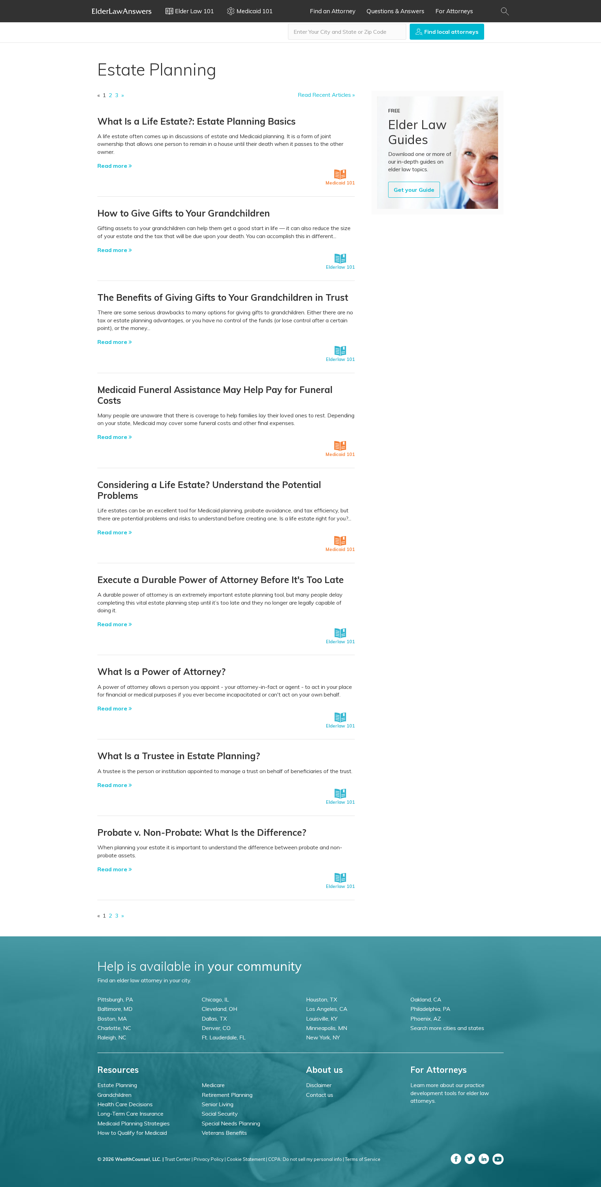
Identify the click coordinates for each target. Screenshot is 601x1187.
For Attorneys (454, 11)
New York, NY (323, 1037)
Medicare (213, 1085)
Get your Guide (414, 189)
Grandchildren (114, 1094)
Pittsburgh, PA (115, 999)
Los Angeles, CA (326, 1008)
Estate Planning (117, 1085)
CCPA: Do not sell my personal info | (306, 1159)
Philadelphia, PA (430, 1008)
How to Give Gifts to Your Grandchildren (183, 213)
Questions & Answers (395, 11)
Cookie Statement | (247, 1159)
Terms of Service (362, 1159)
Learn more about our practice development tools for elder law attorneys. (449, 1093)
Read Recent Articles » (326, 94)
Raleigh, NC (111, 1037)
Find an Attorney (332, 11)
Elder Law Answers (122, 11)
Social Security (220, 1113)
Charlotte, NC (114, 1027)
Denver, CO (216, 1027)
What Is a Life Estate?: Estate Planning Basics (196, 121)
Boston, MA (112, 1018)
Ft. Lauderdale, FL (224, 1037)
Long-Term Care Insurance (130, 1113)
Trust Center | (179, 1159)
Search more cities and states (447, 1027)
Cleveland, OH (219, 1008)
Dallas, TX (214, 1018)
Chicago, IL (215, 999)
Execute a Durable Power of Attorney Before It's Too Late (220, 579)
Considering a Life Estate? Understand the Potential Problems (209, 490)
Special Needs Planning (231, 1123)
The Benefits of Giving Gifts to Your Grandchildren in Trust (222, 297)
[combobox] (347, 32)
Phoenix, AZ (425, 1018)
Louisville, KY (321, 1018)
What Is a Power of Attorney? (161, 671)
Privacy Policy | (210, 1159)
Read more (113, 165)
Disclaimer (318, 1085)
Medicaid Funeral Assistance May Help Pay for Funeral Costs (214, 395)
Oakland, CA (425, 999)
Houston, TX (321, 999)
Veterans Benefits (224, 1132)
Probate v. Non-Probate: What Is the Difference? (201, 832)
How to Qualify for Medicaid (132, 1132)
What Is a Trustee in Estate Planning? (178, 756)
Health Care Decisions (125, 1104)
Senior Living (217, 1104)
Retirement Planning (227, 1094)
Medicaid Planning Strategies (133, 1123)
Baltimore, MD (115, 1008)
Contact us (319, 1094)
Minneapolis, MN (326, 1027)
